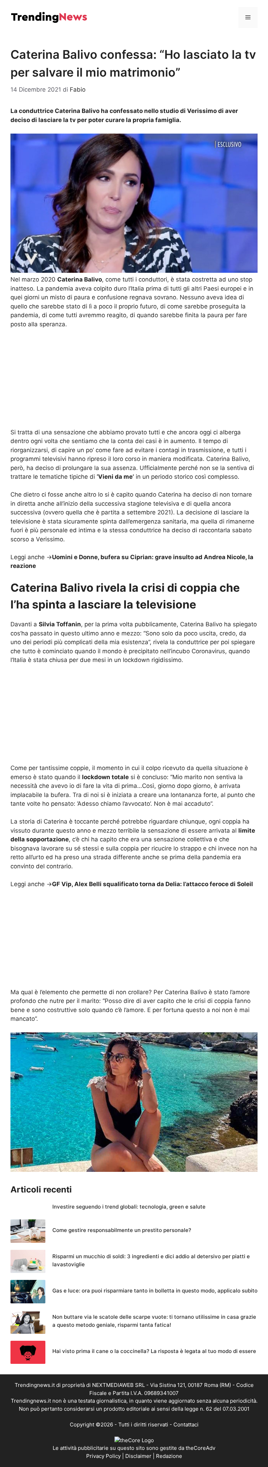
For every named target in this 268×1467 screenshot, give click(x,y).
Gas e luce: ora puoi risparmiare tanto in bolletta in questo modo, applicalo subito (155, 1290)
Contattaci (186, 1424)
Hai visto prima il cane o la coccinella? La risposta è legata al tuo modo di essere (154, 1351)
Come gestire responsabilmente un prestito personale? (121, 1230)
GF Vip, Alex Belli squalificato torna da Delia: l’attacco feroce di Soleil (152, 884)
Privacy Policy (103, 1456)
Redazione (169, 1456)
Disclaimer (138, 1456)
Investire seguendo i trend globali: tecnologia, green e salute (129, 1206)
